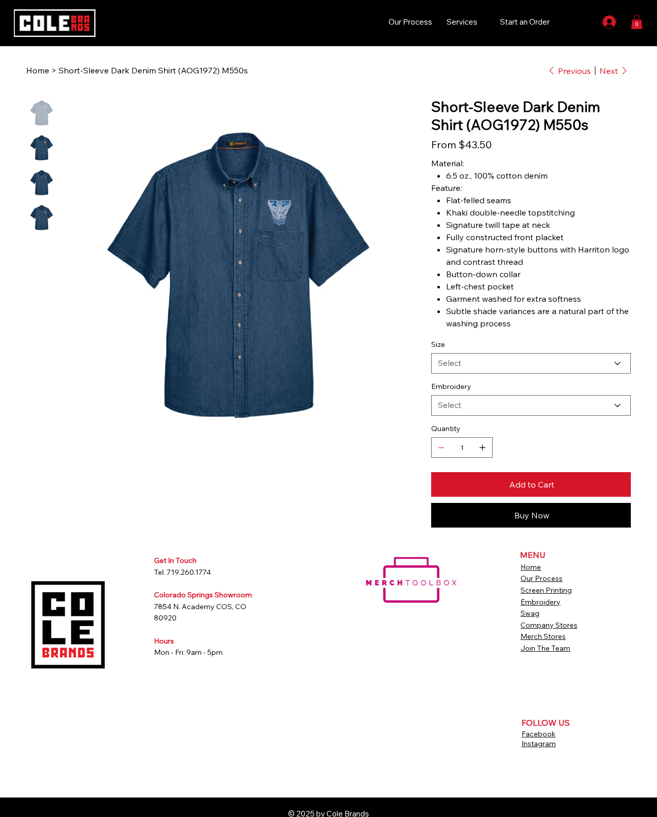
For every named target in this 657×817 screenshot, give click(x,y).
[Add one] (482, 447)
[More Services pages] (483, 22)
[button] (637, 22)
